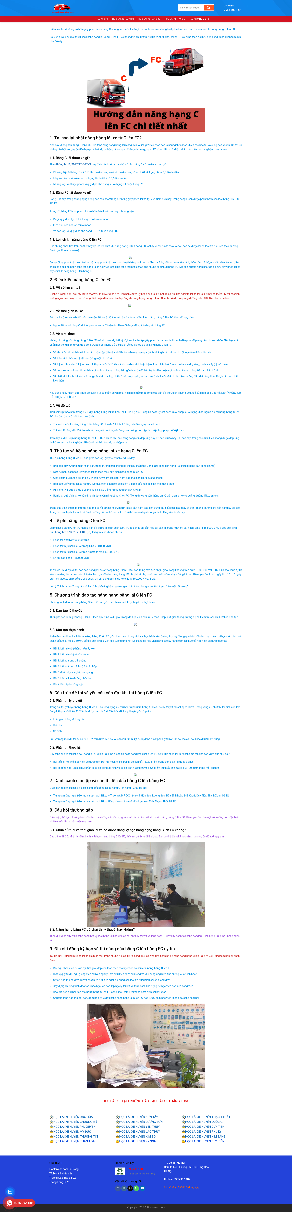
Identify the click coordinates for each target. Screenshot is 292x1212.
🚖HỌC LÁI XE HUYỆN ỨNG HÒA (71, 1117)
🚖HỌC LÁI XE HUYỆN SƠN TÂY (137, 1117)
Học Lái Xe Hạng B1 (123, 19)
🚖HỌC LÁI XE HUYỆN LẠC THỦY (138, 1131)
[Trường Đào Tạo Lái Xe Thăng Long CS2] (109, 8)
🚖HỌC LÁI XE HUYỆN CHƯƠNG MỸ (73, 1122)
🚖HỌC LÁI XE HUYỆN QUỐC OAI (203, 1122)
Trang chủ (101, 19)
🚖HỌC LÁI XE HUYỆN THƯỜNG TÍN (74, 1136)
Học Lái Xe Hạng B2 (149, 19)
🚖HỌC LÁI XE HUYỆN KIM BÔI (136, 1136)
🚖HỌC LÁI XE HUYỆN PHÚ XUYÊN (72, 1126)
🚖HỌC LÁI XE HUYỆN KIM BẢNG (203, 1136)
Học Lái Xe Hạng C (175, 19)
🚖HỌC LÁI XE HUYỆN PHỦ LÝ (201, 1131)
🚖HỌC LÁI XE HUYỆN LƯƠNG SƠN (139, 1122)
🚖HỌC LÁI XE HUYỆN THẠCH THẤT (205, 1117)
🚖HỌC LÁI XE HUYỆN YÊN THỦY (138, 1126)
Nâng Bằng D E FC (200, 19)
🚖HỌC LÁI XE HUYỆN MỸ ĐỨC (70, 1131)
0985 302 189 (136, 1169)
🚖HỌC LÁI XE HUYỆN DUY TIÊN (202, 1126)
